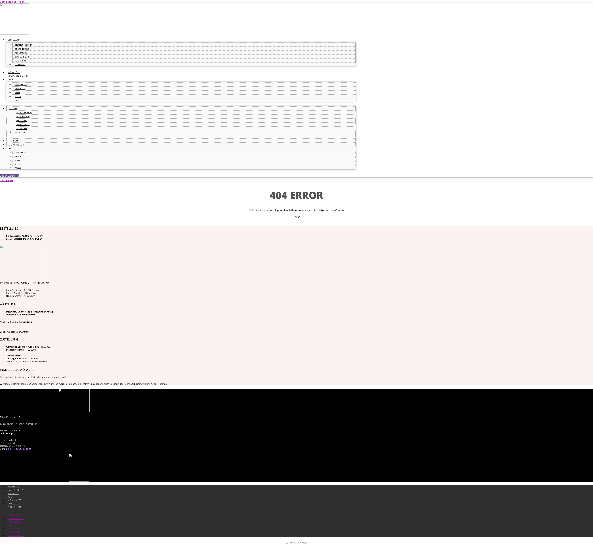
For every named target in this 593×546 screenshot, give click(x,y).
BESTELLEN (13, 39)
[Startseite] (14, 33)
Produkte (20, 88)
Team (17, 92)
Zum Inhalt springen (12, 1)
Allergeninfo (16, 506)
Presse (18, 100)
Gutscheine (20, 64)
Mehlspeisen (21, 53)
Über (10, 79)
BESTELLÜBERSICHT (23, 45)
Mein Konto (14, 500)
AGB (10, 496)
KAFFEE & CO (20, 61)
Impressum (14, 486)
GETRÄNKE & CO (22, 57)
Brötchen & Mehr (18, 75)
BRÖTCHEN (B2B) (22, 49)
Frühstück (14, 72)
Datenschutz (15, 489)
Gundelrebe (21, 84)
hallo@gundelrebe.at (19, 448)
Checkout (13, 503)
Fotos (18, 96)
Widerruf (13, 493)
